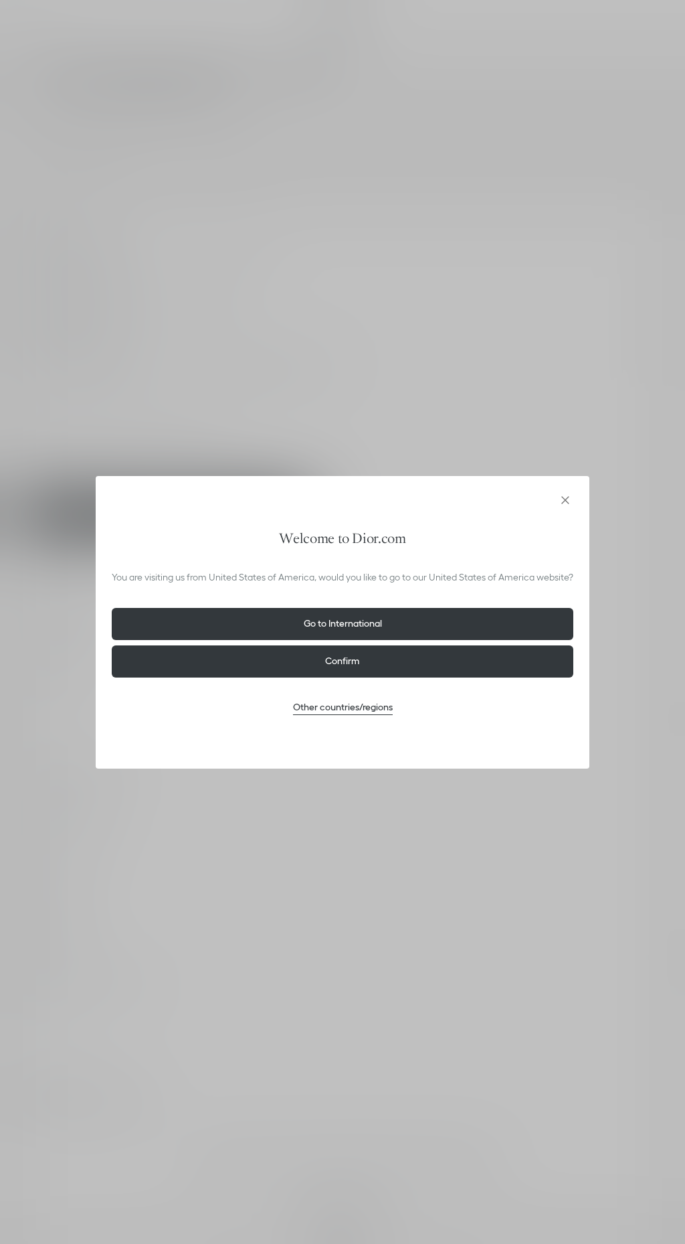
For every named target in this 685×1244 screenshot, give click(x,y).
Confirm (342, 660)
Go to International (343, 623)
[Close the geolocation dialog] (565, 500)
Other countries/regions (343, 707)
